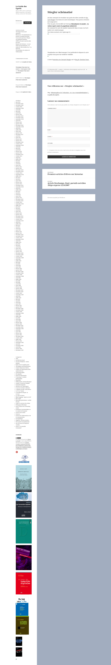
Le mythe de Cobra (27, 62)
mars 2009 (18, 267)
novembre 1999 (19, 350)
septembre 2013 (20, 187)
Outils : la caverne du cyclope (23, 403)
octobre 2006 (19, 311)
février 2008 (19, 287)
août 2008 (18, 277)
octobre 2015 (19, 156)
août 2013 (18, 188)
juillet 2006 (18, 316)
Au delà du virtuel (20, 360)
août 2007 (18, 296)
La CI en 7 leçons (20, 391)
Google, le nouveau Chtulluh (23, 383)
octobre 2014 (19, 173)
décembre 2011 (19, 216)
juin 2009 (18, 262)
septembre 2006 (20, 313)
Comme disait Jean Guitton (22, 368)
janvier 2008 (19, 288)
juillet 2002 (18, 339)
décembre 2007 (19, 290)
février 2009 (19, 268)
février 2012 (19, 213)
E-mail (50, 136)
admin (61, 69)
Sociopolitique (19, 418)
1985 (17, 358)
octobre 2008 (19, 274)
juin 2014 (18, 177)
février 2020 (19, 114)
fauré (52, 71)
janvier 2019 (19, 123)
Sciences (18, 414)
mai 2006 (18, 318)
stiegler (62, 71)
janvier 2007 (19, 307)
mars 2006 (18, 321)
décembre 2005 (19, 325)
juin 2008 (18, 281)
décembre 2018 (19, 125)
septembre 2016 (20, 145)
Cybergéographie (20, 372)
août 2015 (18, 157)
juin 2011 (18, 225)
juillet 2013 (18, 190)
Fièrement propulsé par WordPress (56, 197)
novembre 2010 (19, 236)
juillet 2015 (18, 159)
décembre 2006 (19, 308)
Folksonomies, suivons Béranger (24, 381)
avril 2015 (18, 163)
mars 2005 (18, 331)
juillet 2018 (18, 130)
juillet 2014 (18, 176)
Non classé (18, 398)
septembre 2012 (20, 204)
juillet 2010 (18, 242)
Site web (50, 143)
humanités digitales (20, 384)
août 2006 (18, 314)
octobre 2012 (19, 202)
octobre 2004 (19, 338)
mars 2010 (18, 248)
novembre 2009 (19, 254)
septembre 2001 (20, 342)
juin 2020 (18, 111)
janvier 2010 (19, 251)
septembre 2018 (20, 126)
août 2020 (18, 110)
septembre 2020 (20, 108)
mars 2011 (18, 230)
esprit (49, 71)
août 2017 (18, 136)
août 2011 (18, 222)
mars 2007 (18, 304)
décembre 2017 (19, 134)
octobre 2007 (19, 293)
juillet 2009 (18, 261)
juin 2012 (18, 207)
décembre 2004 (19, 336)
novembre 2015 (19, 154)
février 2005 (19, 333)
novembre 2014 (19, 171)
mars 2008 (18, 285)
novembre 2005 (19, 327)
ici (48, 22)
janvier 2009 (19, 270)
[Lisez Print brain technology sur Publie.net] (16, 659)
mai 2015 (18, 162)
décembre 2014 (19, 170)
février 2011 (19, 231)
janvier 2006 (19, 324)
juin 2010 (18, 244)
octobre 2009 (19, 256)
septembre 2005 (20, 328)
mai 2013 (18, 193)
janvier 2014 (19, 183)
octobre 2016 (19, 143)
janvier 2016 (19, 153)
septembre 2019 (20, 119)
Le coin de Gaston (20, 395)
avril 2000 (18, 347)
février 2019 (19, 122)
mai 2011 (18, 227)
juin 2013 (18, 191)
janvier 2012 (19, 214)
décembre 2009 (19, 253)
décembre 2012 (19, 199)
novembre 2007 (19, 291)
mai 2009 (18, 264)
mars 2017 (18, 137)
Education (18, 380)
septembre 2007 (20, 294)
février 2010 (19, 250)
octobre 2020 (19, 106)
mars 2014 (18, 180)
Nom (49, 130)
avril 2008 (18, 284)
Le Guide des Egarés (21, 7)
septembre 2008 (20, 276)
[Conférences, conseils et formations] (24, 459)
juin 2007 (18, 299)
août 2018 (18, 128)
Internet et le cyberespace (22, 386)
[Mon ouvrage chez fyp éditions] (22, 625)
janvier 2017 (19, 140)
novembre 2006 (19, 310)
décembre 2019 (19, 116)
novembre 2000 (19, 345)
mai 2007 (18, 301)
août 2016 (18, 147)
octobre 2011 (19, 219)
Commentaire (52, 108)
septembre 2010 (20, 239)
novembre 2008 (19, 273)
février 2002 (19, 341)
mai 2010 (18, 245)
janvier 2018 (19, 133)
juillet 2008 (18, 279)
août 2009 (18, 259)
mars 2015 (18, 165)
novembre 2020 (19, 105)
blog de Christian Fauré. (82, 59)
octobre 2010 (19, 237)
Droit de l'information (21, 375)
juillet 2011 (18, 224)
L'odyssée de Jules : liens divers (23, 389)
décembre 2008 (19, 271)
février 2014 (19, 182)
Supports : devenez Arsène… (23, 420)
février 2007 (19, 305)
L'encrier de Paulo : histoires (23, 388)
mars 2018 (18, 131)
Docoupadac (19, 374)
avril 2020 (18, 113)
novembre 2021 (19, 103)
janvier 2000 (19, 348)
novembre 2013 (19, 185)
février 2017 (19, 139)
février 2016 (19, 151)
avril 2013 (18, 194)
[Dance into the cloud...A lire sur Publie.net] (19, 641)
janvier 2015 (19, 168)
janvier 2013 (19, 197)
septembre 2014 (20, 174)
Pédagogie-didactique (21, 405)
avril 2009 (18, 265)
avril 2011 (18, 228)
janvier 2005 (19, 334)
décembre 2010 (19, 234)
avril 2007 (18, 302)
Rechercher (19, 20)
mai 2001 (18, 344)
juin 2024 (18, 102)
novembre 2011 (19, 217)
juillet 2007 (18, 298)
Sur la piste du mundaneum (22, 421)
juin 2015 (18, 160)
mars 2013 (18, 196)
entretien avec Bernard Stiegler (62, 59)
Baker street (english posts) (22, 364)
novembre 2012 (19, 200)
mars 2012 (18, 211)
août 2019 (18, 120)
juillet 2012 (18, 205)
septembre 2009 (20, 257)
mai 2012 (18, 208)
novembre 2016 (19, 142)
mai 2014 (18, 179)
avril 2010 (18, 247)
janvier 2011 (19, 233)
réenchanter (57, 71)
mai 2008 (18, 282)
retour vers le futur (20, 412)
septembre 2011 (20, 220)
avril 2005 (18, 330)
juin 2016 (18, 148)
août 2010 (18, 241)
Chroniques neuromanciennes (23, 366)
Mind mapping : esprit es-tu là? (23, 397)
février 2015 (19, 167)
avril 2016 (18, 150)
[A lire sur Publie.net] (19, 652)
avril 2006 (18, 319)
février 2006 (19, 322)
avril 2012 (18, 210)
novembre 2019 (19, 117)
